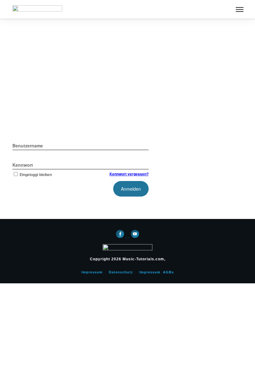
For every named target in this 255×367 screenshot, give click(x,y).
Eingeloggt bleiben (36, 174)
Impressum (92, 272)
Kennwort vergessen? (129, 174)
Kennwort (22, 165)
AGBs (168, 272)
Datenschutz (121, 272)
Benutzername (27, 145)
